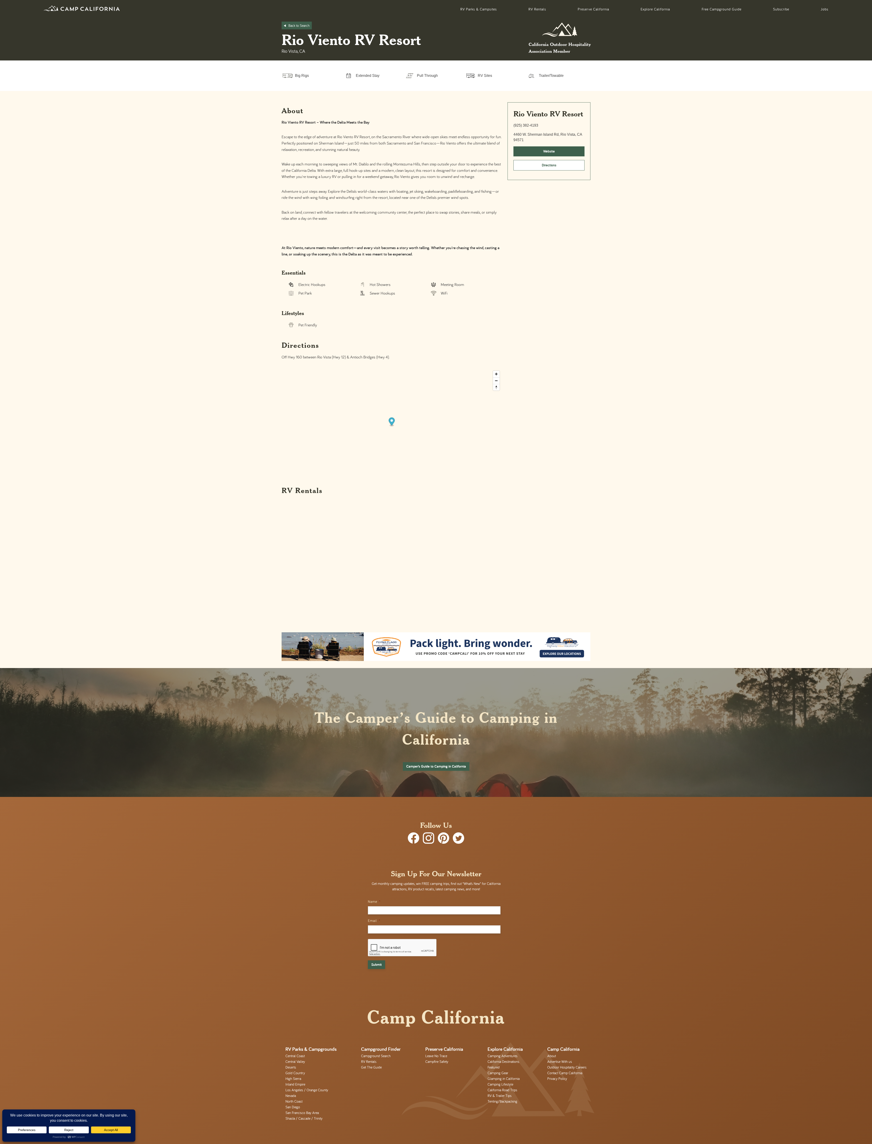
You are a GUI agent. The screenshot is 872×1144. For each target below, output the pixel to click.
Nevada (290, 1095)
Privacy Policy (557, 1078)
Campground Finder (381, 1049)
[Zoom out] (496, 380)
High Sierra (293, 1078)
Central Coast (295, 1056)
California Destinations (503, 1061)
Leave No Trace (436, 1056)
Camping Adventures (503, 1056)
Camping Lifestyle (500, 1084)
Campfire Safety (436, 1061)
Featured (494, 1067)
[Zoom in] (496, 374)
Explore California (655, 9)
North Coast (293, 1101)
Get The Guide (371, 1067)
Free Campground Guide (721, 9)
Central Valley (295, 1061)
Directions (549, 165)
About (551, 1056)
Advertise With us (559, 1061)
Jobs (824, 9)
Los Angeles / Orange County (306, 1090)
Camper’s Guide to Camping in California (436, 766)
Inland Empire (295, 1084)
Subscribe (781, 9)
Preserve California (593, 9)
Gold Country (295, 1073)
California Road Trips (502, 1090)
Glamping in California (504, 1078)
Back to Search (299, 25)
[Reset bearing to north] (496, 387)
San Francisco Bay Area (302, 1112)
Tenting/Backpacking (502, 1101)
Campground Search (376, 1056)
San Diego (292, 1107)
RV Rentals (537, 9)
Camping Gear (498, 1073)
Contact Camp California (564, 1073)
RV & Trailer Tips (500, 1095)
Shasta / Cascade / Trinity (303, 1118)
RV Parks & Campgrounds (311, 1049)
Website (549, 151)
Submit (376, 964)
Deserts (290, 1067)
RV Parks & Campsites (478, 9)
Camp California (563, 1049)
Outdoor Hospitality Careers (567, 1067)
